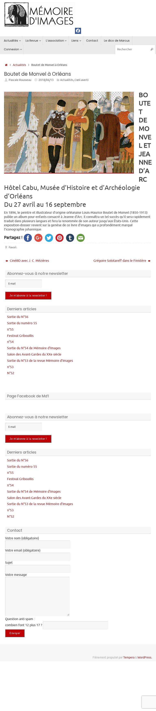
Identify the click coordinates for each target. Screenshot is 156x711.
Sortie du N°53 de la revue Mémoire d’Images (40, 361)
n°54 (10, 342)
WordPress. (145, 657)
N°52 (10, 373)
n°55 (10, 329)
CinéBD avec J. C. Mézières (29, 261)
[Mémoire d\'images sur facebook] (78, 31)
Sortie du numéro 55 (22, 323)
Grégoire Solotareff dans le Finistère (120, 261)
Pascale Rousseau (20, 80)
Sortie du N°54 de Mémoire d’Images (34, 348)
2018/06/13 (46, 80)
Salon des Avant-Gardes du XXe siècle (34, 354)
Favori (12, 247)
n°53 (10, 367)
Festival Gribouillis (20, 336)
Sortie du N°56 (17, 317)
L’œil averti (82, 80)
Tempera (128, 657)
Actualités (19, 65)
